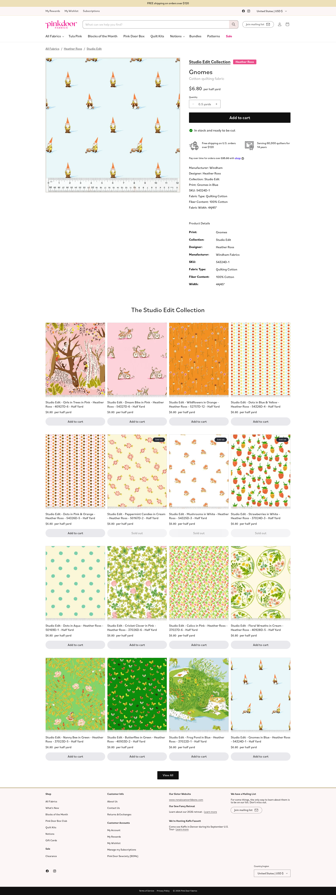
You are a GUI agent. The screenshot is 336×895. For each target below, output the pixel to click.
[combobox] (160, 24)
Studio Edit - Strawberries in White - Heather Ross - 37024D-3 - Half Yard (255, 516)
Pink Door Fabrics (189, 890)
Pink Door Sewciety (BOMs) (122, 856)
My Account (113, 830)
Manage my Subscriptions (121, 849)
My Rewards (53, 11)
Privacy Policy (163, 890)
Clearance (51, 856)
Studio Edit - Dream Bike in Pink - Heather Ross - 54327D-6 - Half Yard (135, 404)
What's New (52, 808)
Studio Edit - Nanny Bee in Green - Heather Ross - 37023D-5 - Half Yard (74, 739)
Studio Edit (94, 48)
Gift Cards (51, 840)
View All (168, 775)
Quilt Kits (51, 827)
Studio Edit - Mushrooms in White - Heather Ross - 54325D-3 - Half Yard (199, 516)
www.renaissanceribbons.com (186, 799)
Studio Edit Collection (209, 61)
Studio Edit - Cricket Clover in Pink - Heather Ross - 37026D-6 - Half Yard (132, 627)
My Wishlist (71, 11)
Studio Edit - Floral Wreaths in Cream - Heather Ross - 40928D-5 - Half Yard (257, 627)
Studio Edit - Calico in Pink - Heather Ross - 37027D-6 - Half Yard (198, 627)
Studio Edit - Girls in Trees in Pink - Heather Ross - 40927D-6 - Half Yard (75, 404)
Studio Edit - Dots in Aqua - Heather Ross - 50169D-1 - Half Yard (74, 627)
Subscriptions (91, 11)
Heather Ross (73, 48)
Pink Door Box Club (56, 820)
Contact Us (113, 808)
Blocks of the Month (57, 814)
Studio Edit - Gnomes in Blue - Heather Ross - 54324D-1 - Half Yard (260, 739)
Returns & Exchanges (119, 814)
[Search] (233, 24)
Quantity (193, 97)
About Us (112, 801)
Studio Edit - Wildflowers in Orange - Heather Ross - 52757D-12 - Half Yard (194, 404)
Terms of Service (146, 890)
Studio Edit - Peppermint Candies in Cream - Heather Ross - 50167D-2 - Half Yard (136, 516)
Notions (50, 833)
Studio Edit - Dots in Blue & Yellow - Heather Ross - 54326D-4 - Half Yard (255, 404)
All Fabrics (52, 48)
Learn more (210, 811)
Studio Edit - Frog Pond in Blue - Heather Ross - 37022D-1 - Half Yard (196, 739)
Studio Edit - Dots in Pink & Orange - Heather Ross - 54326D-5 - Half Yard (70, 516)
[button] (54, 36)
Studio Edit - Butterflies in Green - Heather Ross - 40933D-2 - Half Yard (136, 739)
